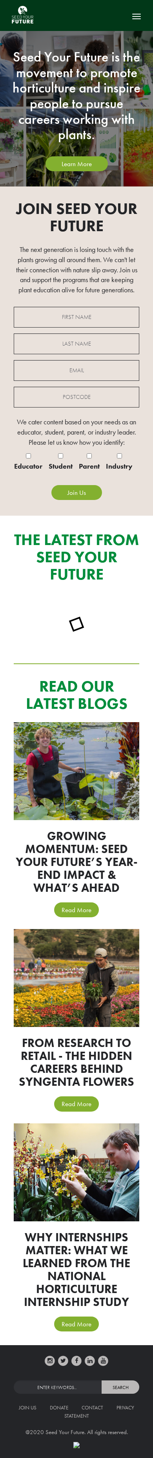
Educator (28, 466)
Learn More (77, 163)
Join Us (27, 1407)
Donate (59, 1407)
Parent (89, 466)
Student (61, 466)
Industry (119, 466)
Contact (92, 1407)
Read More (76, 910)
